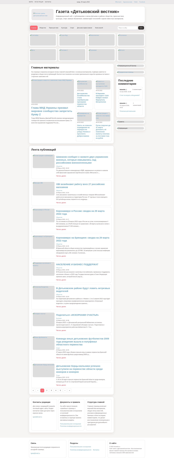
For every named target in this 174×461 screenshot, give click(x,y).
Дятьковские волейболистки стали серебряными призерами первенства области (83, 100)
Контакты (48, 2)
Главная (33, 28)
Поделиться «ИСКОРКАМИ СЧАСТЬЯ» (77, 315)
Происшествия (53, 28)
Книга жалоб (99, 28)
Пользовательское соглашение (70, 424)
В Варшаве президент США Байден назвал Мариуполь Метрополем (102, 98)
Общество (42, 28)
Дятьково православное (84, 28)
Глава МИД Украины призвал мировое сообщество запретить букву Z (51, 111)
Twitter (136, 2)
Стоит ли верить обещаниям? (130, 95)
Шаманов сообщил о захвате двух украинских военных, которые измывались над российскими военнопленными (82, 160)
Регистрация (39, 2)
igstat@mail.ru (37, 417)
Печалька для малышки (127, 111)
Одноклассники (127, 2)
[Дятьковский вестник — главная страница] (42, 14)
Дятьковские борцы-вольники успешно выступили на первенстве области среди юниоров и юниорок (79, 369)
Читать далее (61, 176)
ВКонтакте (118, 2)
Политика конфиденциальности (70, 426)
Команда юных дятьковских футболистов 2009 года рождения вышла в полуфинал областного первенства (82, 341)
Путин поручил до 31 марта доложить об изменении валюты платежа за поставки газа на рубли (103, 131)
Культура (64, 28)
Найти (141, 28)
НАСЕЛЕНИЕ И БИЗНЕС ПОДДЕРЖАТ (77, 264)
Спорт (72, 28)
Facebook (142, 2)
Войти (31, 2)
